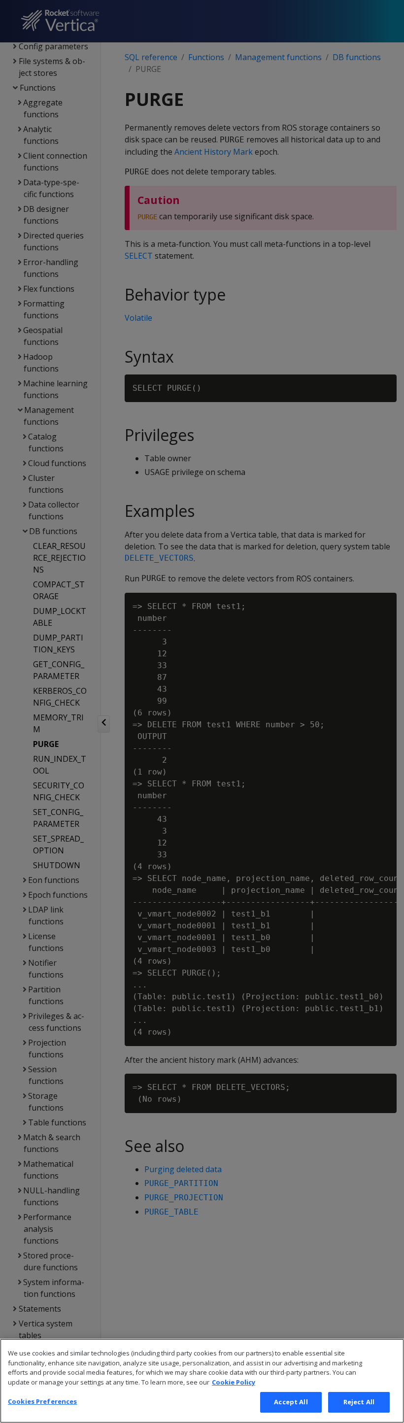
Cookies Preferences (42, 1401)
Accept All (290, 1401)
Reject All (358, 1401)
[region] (202, 1381)
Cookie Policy (233, 1382)
